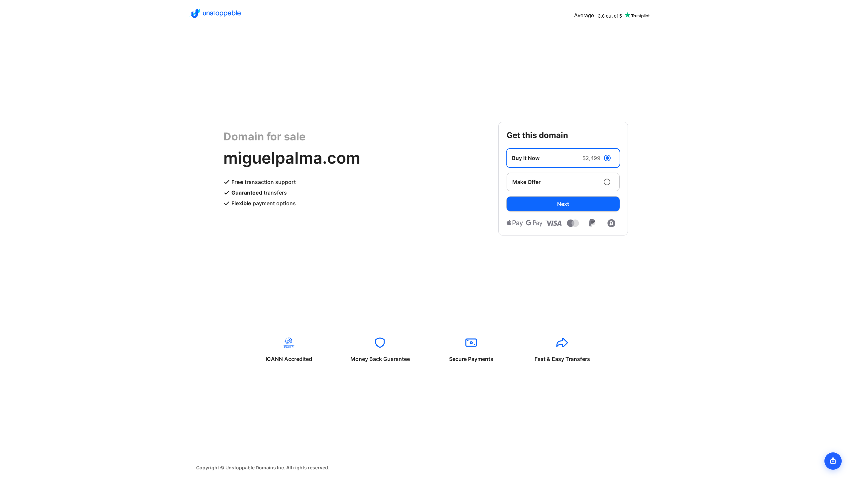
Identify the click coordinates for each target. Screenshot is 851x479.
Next (563, 204)
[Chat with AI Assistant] (833, 461)
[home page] (215, 13)
